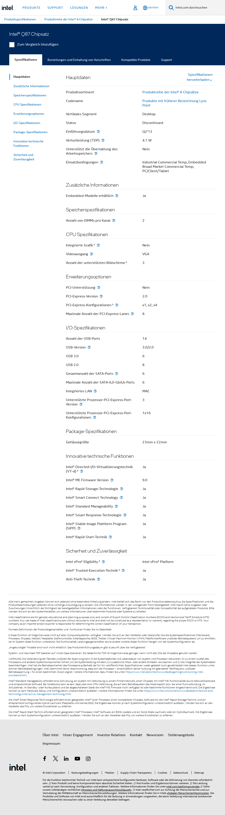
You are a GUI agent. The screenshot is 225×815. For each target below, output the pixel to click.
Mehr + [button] (101, 8)
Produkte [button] (31, 8)
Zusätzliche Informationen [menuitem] (31, 86)
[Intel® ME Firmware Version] (111, 480)
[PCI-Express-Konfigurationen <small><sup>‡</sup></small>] (116, 305)
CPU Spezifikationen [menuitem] (27, 104)
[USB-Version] (89, 347)
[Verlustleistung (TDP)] (102, 140)
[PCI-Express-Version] (101, 296)
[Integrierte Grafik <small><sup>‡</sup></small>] (98, 245)
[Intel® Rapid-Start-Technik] (110, 537)
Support (166, 60)
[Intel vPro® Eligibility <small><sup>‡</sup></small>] (103, 562)
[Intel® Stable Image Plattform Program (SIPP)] (78, 528)
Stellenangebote (181, 735)
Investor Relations (111, 735)
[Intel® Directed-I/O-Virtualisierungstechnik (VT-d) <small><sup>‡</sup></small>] (81, 471)
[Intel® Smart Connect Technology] (121, 497)
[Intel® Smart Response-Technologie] (124, 515)
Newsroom (155, 735)
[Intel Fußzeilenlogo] (18, 767)
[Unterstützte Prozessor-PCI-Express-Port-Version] (80, 404)
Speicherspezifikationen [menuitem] (29, 95)
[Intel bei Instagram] (88, 759)
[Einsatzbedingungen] (101, 162)
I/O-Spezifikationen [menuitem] (26, 123)
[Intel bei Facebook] (44, 759)
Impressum (51, 743)
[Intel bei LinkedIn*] (66, 759)
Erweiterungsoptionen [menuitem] (28, 114)
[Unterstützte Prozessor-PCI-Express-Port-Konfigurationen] (94, 417)
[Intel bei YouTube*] (77, 759)
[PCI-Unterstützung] (98, 287)
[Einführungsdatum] (98, 131)
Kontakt (136, 735)
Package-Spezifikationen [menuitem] (30, 132)
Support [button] (55, 8)
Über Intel (50, 735)
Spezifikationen (26, 60)
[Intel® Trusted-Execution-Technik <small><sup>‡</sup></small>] (123, 570)
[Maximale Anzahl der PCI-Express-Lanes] (132, 314)
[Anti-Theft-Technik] (98, 579)
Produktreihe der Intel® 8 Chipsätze (170, 92)
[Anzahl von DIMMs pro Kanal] (113, 220)
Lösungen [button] (79, 8)
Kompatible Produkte (136, 60)
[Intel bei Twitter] (55, 759)
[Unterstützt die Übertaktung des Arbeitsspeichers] (95, 153)
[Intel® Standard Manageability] (116, 506)
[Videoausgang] (91, 254)
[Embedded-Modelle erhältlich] (116, 196)
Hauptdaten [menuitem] (21, 77)
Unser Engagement (78, 735)
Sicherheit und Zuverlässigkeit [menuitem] (23, 157)
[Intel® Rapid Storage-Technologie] (121, 489)
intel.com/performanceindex (183, 786)
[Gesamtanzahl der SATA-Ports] (116, 373)
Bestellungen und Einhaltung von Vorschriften (79, 60)
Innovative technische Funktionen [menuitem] (28, 143)
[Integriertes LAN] (95, 391)
